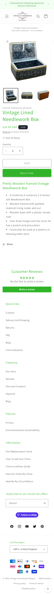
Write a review (27, 289)
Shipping (6, 132)
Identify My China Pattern (19, 481)
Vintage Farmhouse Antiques (26, 28)
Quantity (7, 144)
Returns (10, 327)
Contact (10, 312)
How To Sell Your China (18, 459)
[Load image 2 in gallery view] (27, 95)
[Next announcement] (48, 4)
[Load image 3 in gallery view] (43, 95)
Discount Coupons (16, 386)
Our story (11, 371)
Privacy (10, 422)
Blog (8, 342)
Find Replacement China (19, 451)
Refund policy (45, 578)
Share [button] (10, 244)
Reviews (10, 378)
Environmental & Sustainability (23, 430)
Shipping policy (29, 588)
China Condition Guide (18, 466)
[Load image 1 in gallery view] (10, 95)
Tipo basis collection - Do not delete (27, 30)
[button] (7, 16)
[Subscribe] (44, 503)
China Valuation (14, 350)
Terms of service (36, 583)
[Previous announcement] (6, 4)
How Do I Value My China (19, 473)
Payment (10, 393)
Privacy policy (20, 583)
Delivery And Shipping (18, 320)
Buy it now (27, 173)
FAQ (8, 335)
